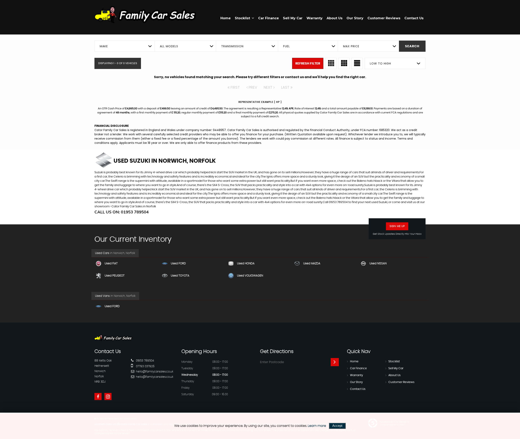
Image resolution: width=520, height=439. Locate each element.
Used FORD (178, 263)
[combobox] (124, 46)
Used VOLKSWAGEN (250, 275)
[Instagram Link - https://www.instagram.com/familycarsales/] (108, 396)
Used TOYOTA (180, 275)
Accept (337, 425)
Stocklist (242, 18)
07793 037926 (145, 366)
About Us (334, 18)
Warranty (315, 18)
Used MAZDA (311, 263)
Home (225, 18)
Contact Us (414, 18)
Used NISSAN (378, 263)
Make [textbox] (104, 46)
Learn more (317, 425)
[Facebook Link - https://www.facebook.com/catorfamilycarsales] (98, 396)
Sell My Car (292, 18)
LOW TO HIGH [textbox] (380, 63)
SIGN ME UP (397, 226)
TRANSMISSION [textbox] (232, 46)
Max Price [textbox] (351, 46)
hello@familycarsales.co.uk (154, 371)
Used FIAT (111, 263)
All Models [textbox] (169, 46)
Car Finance (268, 18)
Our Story (355, 18)
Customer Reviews (383, 18)
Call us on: (121, 211)
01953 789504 (144, 360)
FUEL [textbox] (286, 46)
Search (412, 46)
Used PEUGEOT (115, 275)
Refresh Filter (307, 63)
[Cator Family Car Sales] (145, 14)
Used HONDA (246, 263)
